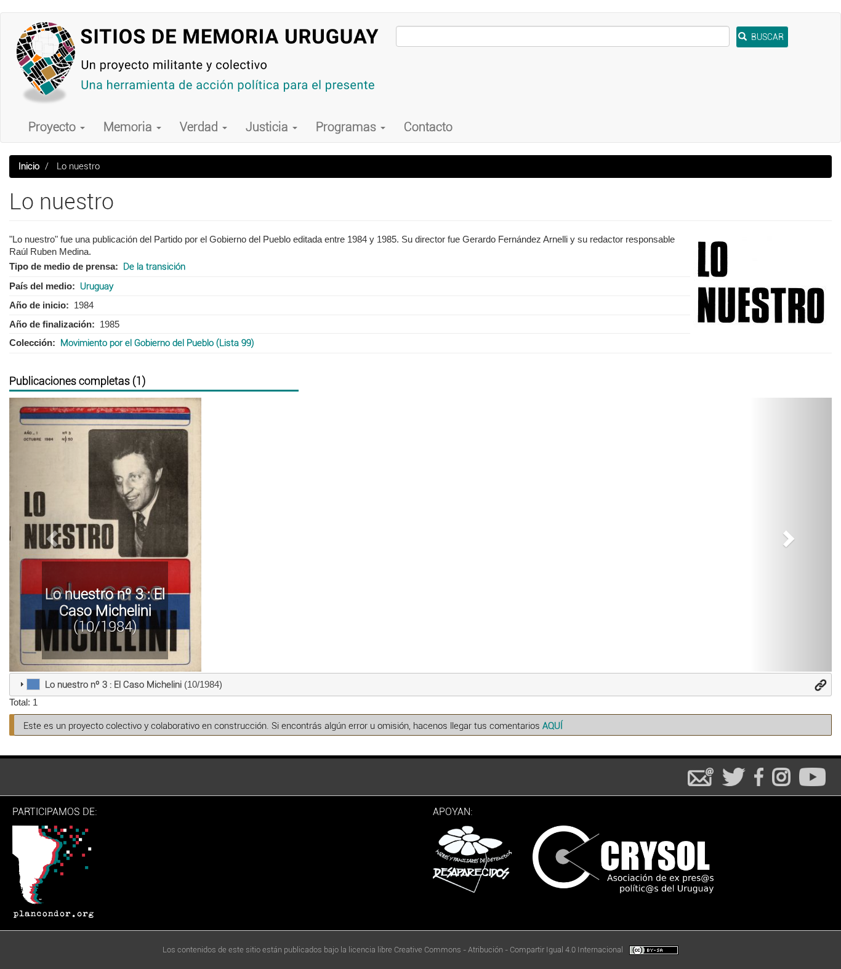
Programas (347, 126)
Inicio (28, 166)
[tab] (420, 684)
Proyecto (53, 126)
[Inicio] (203, 62)
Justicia (268, 126)
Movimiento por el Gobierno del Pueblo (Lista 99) (157, 342)
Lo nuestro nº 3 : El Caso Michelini (105, 602)
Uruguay (96, 286)
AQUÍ (552, 725)
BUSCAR (766, 37)
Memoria (129, 126)
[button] (50, 535)
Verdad (200, 126)
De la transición (154, 266)
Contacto (428, 126)
